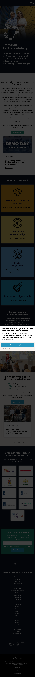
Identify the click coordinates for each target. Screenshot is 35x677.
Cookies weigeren (7, 348)
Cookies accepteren (17, 345)
